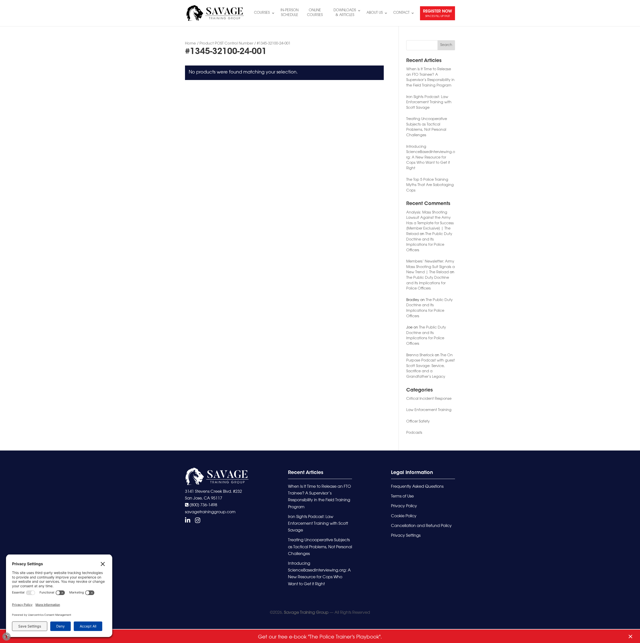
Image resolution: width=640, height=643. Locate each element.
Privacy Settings (405, 536)
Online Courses (315, 13)
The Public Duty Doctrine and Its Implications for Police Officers (427, 283)
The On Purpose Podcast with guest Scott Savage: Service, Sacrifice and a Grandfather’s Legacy (430, 366)
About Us (374, 13)
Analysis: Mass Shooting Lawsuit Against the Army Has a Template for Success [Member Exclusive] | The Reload (430, 223)
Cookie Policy (403, 516)
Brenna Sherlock (420, 355)
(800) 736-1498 (202, 505)
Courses (262, 13)
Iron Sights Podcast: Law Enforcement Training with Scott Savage (429, 102)
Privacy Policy (404, 506)
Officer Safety (418, 422)
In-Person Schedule (289, 13)
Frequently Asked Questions (417, 487)
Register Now (437, 14)
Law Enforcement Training (429, 410)
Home (190, 44)
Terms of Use (402, 496)
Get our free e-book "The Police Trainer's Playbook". (320, 637)
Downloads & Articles (345, 13)
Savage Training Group (306, 613)
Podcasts (414, 433)
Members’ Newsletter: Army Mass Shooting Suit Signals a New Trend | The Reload (430, 267)
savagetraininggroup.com (210, 512)
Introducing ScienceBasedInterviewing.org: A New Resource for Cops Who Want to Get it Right (430, 157)
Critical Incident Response (429, 399)
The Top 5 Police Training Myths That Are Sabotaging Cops (430, 185)
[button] (6, 636)
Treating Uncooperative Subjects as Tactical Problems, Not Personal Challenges (320, 547)
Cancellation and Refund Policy (421, 526)
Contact (401, 13)
